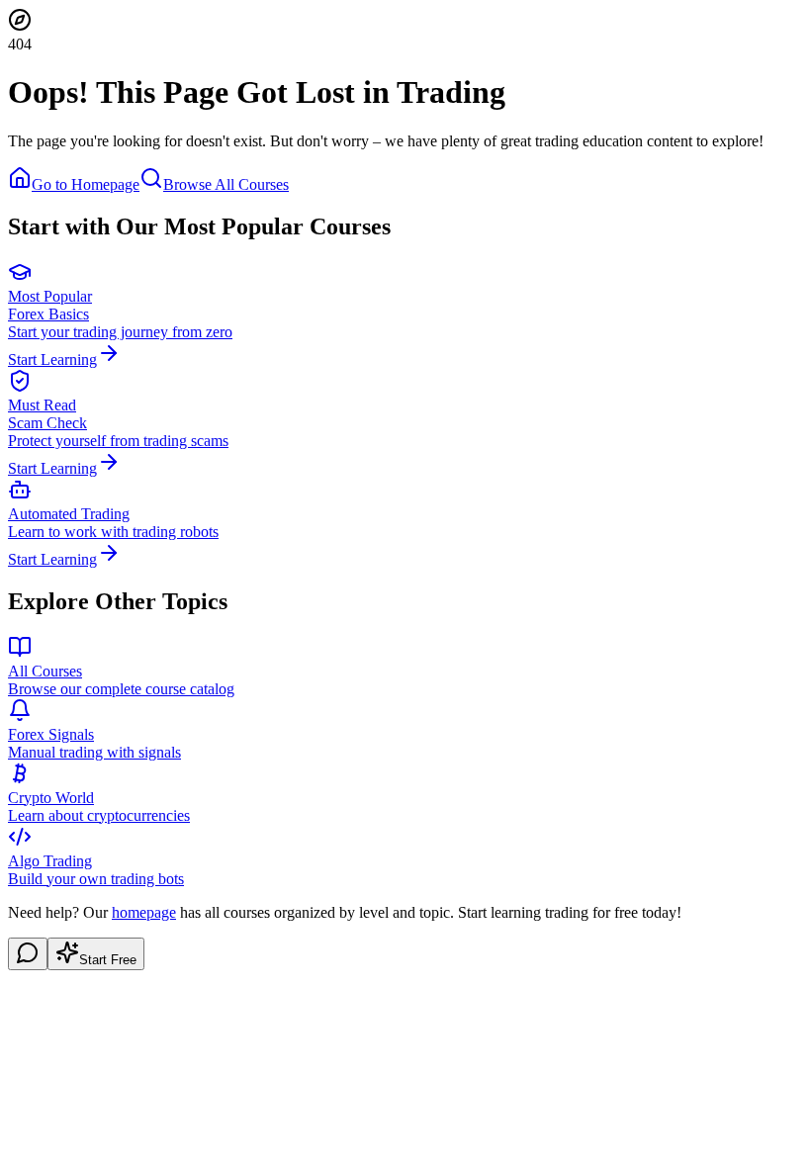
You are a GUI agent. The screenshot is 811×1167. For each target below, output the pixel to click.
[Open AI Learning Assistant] (27, 954)
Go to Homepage (85, 184)
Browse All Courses (226, 184)
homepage (144, 912)
